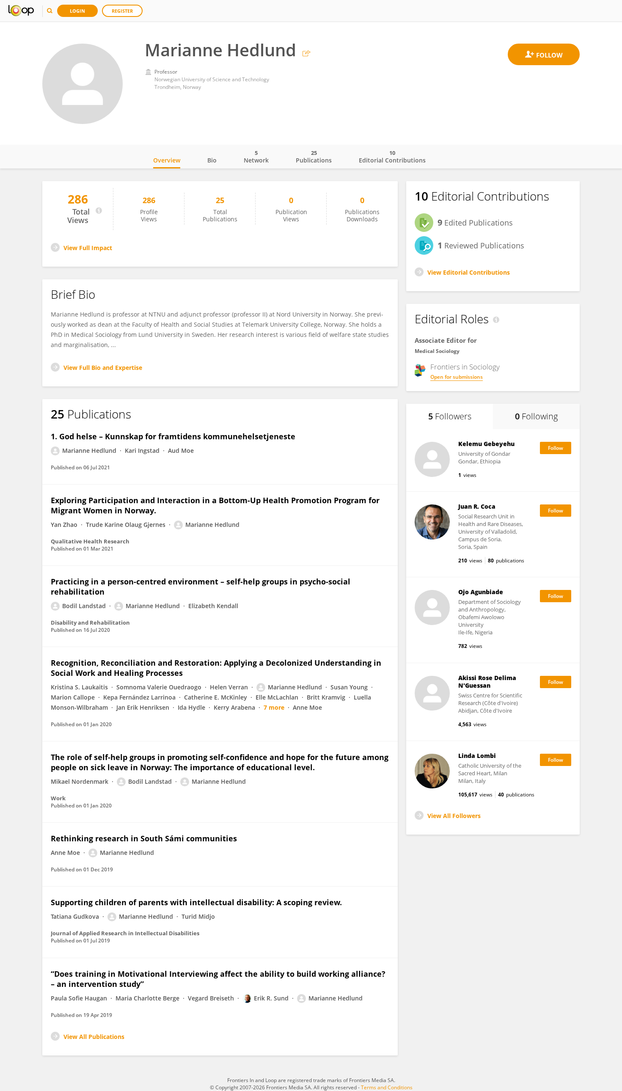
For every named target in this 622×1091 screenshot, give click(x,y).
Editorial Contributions (392, 156)
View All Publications (93, 1037)
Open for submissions (456, 376)
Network (256, 156)
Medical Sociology (437, 351)
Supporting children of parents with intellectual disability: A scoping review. (196, 902)
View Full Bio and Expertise (102, 368)
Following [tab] (536, 416)
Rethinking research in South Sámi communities (144, 838)
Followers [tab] (449, 416)
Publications (314, 156)
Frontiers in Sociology (465, 367)
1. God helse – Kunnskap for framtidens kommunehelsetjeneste (173, 436)
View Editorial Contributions (468, 272)
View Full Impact (87, 248)
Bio (212, 160)
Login (77, 11)
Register (122, 11)
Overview (166, 160)
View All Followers (454, 816)
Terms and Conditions (387, 1087)
